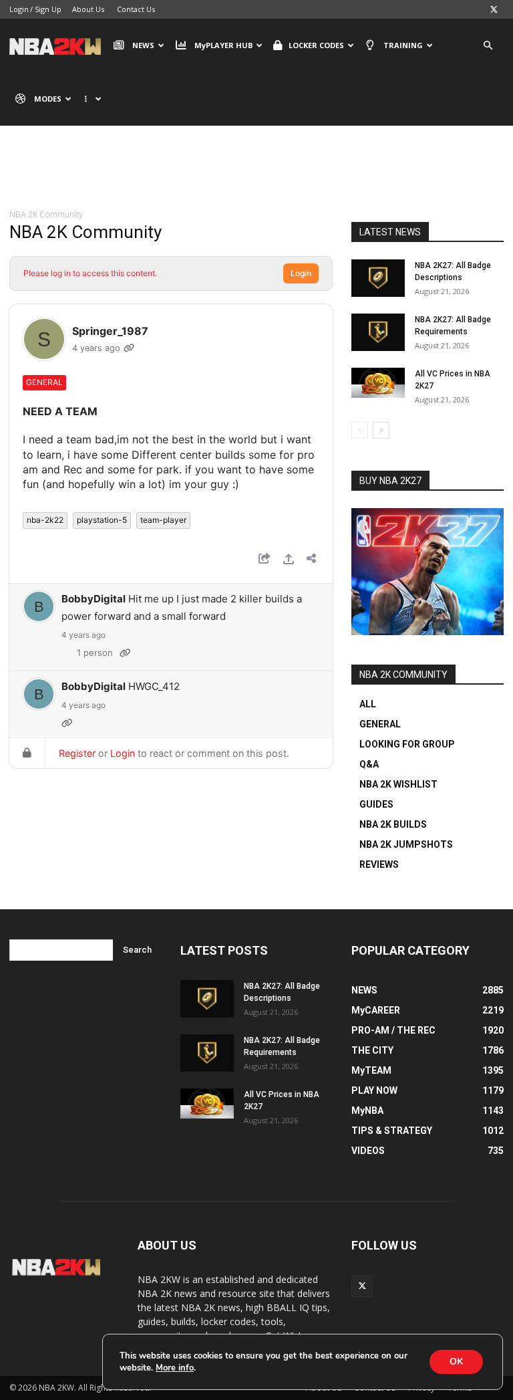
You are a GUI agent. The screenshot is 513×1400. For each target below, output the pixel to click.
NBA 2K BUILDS (393, 824)
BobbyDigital (93, 598)
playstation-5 (102, 520)
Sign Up (48, 9)
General (44, 382)
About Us (88, 9)
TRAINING (403, 45)
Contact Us (136, 9)
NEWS (143, 45)
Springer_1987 (110, 331)
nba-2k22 (45, 520)
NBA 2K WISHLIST (398, 784)
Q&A (369, 764)
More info (175, 1368)
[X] (494, 9)
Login (19, 9)
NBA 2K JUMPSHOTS (406, 844)
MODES (47, 99)
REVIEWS (379, 864)
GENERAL (380, 724)
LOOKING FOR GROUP (407, 744)
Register (77, 753)
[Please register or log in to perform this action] (289, 561)
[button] (488, 45)
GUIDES (376, 804)
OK (456, 1361)
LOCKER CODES (316, 45)
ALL (367, 704)
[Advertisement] (256, 177)
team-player (163, 520)
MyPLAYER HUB (223, 45)
